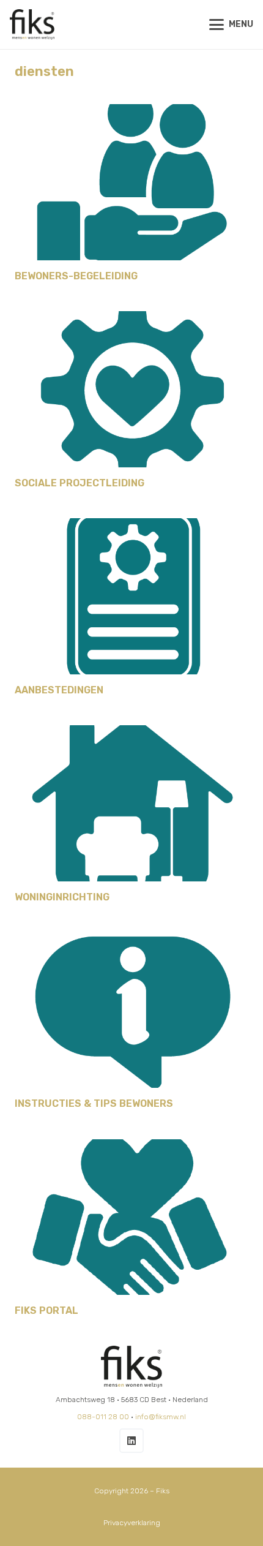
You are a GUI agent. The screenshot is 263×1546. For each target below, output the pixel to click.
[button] (231, 24)
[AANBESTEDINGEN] (131, 596)
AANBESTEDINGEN (59, 690)
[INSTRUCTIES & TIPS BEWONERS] (131, 1010)
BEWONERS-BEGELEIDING (76, 276)
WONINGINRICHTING (62, 897)
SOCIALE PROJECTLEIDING (79, 483)
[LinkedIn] (131, 1440)
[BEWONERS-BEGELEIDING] (131, 182)
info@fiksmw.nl (160, 1416)
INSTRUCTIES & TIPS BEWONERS (94, 1103)
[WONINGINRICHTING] (131, 803)
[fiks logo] (32, 24)
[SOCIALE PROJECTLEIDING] (131, 389)
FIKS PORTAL (46, 1310)
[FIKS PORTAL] (131, 1217)
